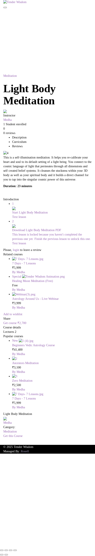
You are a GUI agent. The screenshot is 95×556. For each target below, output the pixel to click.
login (16, 250)
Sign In (32, 540)
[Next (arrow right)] (6, 554)
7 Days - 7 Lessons (24, 263)
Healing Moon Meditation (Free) (32, 281)
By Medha (18, 272)
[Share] (10, 550)
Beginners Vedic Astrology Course (33, 345)
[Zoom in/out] (2, 550)
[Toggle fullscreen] (6, 550)
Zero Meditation (22, 380)
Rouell (25, 451)
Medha (7, 120)
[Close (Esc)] (15, 550)
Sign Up (22, 540)
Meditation (10, 75)
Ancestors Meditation (25, 363)
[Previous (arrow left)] (2, 554)
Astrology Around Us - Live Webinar (35, 298)
